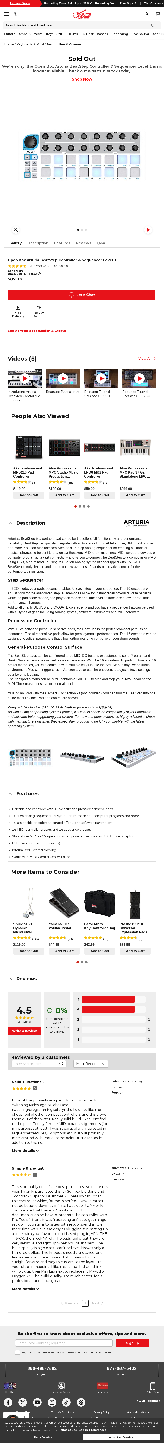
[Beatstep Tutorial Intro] (63, 378)
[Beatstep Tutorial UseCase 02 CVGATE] (139, 378)
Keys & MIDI (55, 34)
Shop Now (82, 79)
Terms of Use (68, 1429)
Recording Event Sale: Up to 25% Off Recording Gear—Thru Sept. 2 (90, 3)
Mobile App (152, 1391)
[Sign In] (147, 14)
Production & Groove (64, 44)
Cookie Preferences (92, 1429)
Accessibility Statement (140, 1412)
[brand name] (136, 523)
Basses (102, 34)
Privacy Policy (116, 1422)
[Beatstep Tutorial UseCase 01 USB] (101, 378)
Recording (119, 34)
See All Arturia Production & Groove (37, 331)
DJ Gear (87, 34)
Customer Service (61, 1391)
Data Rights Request (101, 1418)
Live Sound (140, 34)
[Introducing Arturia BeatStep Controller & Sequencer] (25, 378)
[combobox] (90, 1064)
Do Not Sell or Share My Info (62, 1418)
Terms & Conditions (62, 1412)
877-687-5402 (122, 1368)
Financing (103, 1391)
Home (9, 44)
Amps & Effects (31, 34)
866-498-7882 (42, 1368)
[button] (82, 523)
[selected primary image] (82, 156)
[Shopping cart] (157, 14)
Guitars (9, 34)
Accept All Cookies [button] (121, 1437)
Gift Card (10, 1391)
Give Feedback (149, 1400)
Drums (73, 34)
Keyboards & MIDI (30, 44)
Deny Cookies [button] (43, 1437)
